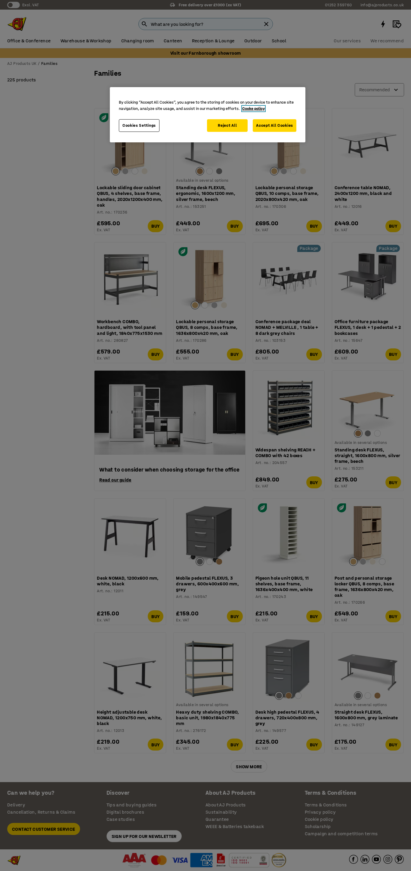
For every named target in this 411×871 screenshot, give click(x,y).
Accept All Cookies (274, 125)
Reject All (227, 125)
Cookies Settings (139, 125)
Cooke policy (253, 108)
